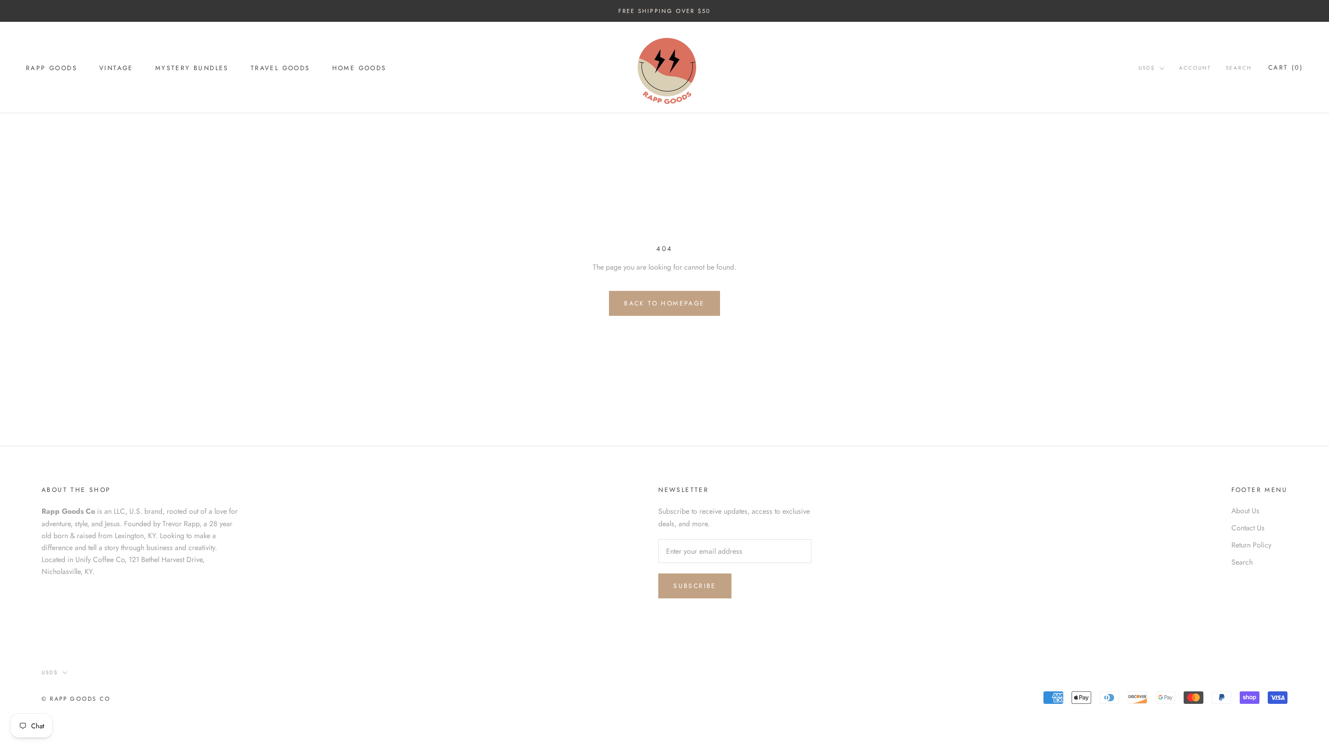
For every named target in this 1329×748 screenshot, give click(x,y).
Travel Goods (280, 68)
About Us (1245, 510)
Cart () (1285, 67)
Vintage (116, 68)
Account (1195, 68)
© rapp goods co (76, 698)
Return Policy (1251, 545)
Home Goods (359, 68)
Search (1239, 68)
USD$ (1146, 68)
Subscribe (694, 586)
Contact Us (1248, 528)
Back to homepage (664, 303)
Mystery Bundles (192, 68)
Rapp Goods (51, 68)
